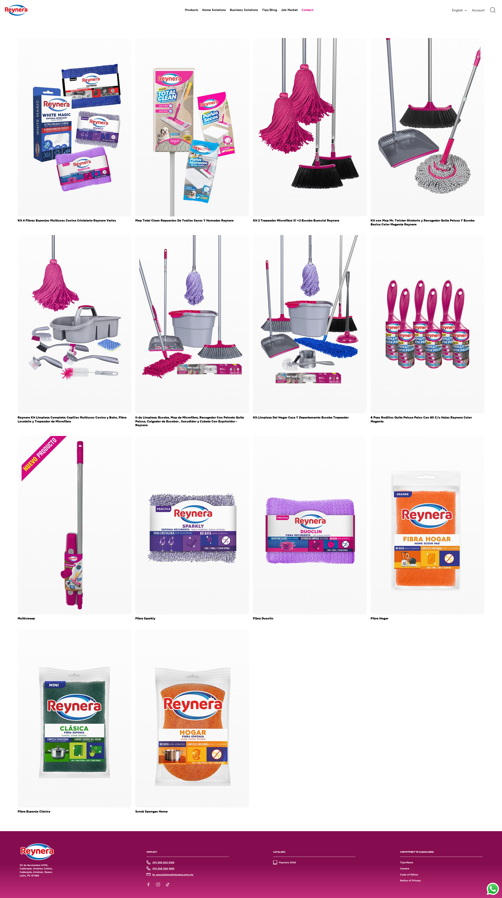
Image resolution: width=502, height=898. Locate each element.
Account (478, 10)
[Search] (492, 10)
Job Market (289, 10)
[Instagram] (158, 884)
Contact (307, 10)
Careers (404, 868)
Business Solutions (244, 10)
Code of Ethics (409, 874)
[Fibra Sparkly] (192, 525)
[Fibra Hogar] (427, 525)
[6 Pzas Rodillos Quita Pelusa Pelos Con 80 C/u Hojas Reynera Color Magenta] (427, 324)
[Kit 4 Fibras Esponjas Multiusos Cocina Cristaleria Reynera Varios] (74, 127)
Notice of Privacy (410, 880)
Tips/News (406, 862)
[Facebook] (148, 884)
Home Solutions (214, 10)
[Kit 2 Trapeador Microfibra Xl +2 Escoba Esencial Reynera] (310, 127)
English (457, 10)
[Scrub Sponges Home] (192, 718)
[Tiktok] (168, 884)
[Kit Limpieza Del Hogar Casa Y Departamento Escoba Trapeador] (310, 324)
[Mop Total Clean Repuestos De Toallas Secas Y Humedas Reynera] (192, 127)
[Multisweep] (74, 525)
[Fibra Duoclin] (310, 525)
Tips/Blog (269, 10)
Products (191, 10)
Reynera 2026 (287, 862)
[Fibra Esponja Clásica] (74, 718)
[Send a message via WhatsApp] (493, 889)
